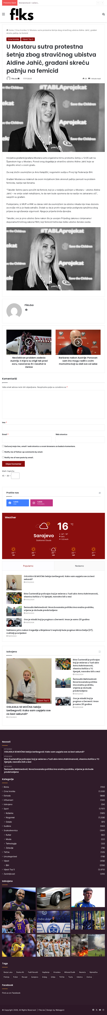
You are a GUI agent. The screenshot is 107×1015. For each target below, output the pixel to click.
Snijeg (44, 977)
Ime (4, 422)
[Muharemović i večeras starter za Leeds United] (88, 897)
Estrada (7, 796)
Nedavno (79, 566)
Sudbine (7, 826)
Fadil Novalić (33, 972)
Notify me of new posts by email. (19, 457)
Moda (8, 839)
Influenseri (8, 800)
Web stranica (61, 434)
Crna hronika (20, 30)
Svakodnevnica (11, 830)
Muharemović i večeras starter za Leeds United (39, 3)
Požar (15, 977)
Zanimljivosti (9, 874)
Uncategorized (10, 856)
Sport (6, 809)
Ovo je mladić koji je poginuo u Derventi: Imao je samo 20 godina (56, 619)
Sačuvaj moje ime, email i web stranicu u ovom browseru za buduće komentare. (40, 446)
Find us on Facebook (11, 993)
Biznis (6, 787)
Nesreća (82, 972)
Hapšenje (45, 972)
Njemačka (94, 972)
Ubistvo (80, 977)
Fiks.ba (14, 79)
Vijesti (6, 861)
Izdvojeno (8, 804)
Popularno (28, 566)
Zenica (89, 977)
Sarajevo (34, 977)
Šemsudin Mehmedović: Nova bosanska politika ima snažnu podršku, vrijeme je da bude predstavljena (85, 685)
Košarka (9, 813)
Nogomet (10, 817)
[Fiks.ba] (21, 14)
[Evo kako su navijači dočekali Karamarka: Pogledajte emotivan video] (53, 922)
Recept (24, 977)
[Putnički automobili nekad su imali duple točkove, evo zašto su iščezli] (53, 898)
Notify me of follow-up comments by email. (23, 452)
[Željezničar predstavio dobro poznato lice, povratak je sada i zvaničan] (88, 920)
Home (11, 30)
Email (5, 434)
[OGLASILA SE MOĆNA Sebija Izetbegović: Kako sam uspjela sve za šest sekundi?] (14, 582)
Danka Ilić (20, 972)
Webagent (60, 1010)
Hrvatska (56, 972)
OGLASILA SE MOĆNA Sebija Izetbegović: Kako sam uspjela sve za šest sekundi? (28, 710)
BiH (7, 865)
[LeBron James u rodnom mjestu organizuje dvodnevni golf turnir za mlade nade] (19, 898)
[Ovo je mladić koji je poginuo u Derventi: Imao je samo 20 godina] (14, 622)
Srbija (53, 977)
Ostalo (9, 822)
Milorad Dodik (69, 972)
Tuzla (70, 977)
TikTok (6, 852)
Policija (6, 977)
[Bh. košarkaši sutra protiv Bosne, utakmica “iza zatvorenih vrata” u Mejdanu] (53, 945)
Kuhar (8, 835)
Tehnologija (11, 843)
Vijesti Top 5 (28, 39)
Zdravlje (9, 848)
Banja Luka (8, 972)
